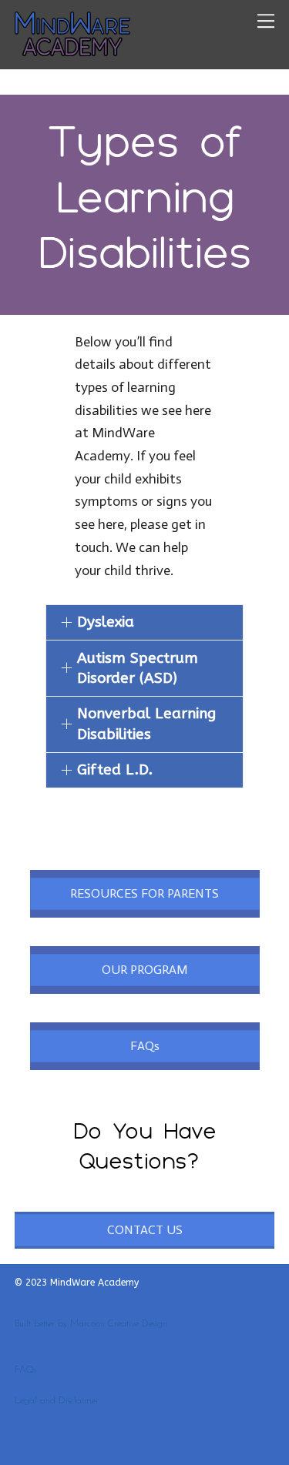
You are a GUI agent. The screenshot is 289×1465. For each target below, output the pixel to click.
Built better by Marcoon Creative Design (91, 1324)
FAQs (25, 1370)
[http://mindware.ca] (72, 49)
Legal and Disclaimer (57, 1401)
